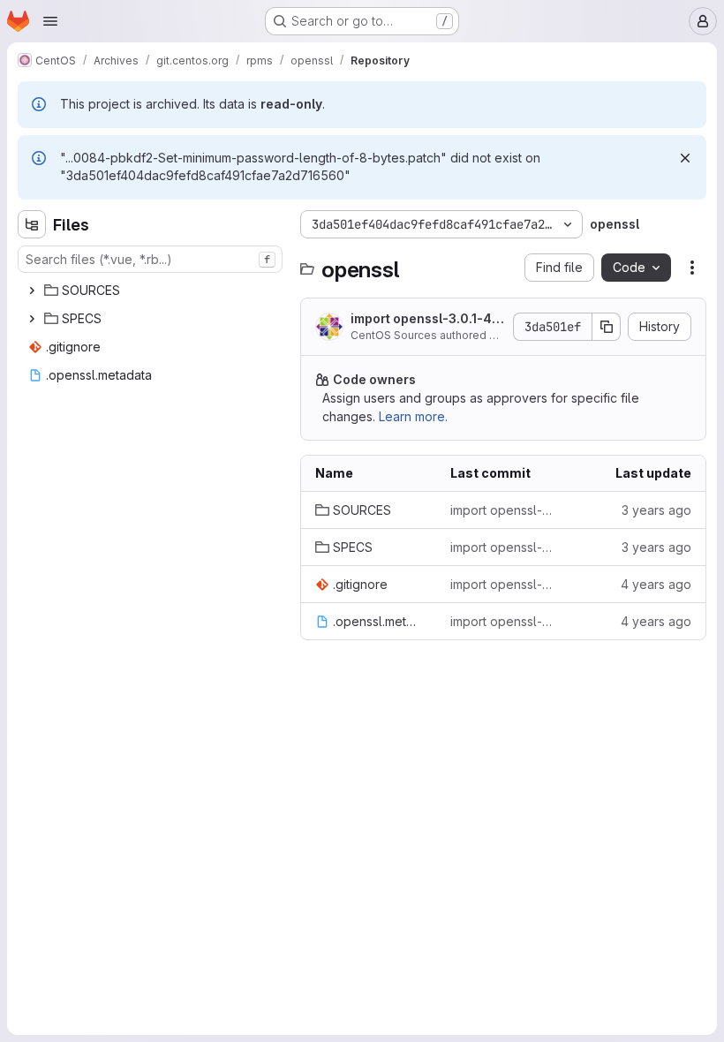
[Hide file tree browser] (32, 224)
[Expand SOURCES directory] (31, 290)
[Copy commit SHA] (606, 327)
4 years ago (656, 584)
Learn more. (413, 416)
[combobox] (150, 259)
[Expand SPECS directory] (31, 318)
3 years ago (656, 509)
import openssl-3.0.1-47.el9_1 (426, 319)
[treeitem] (152, 290)
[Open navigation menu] (50, 21)
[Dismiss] (685, 158)
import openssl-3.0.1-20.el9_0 (503, 584)
